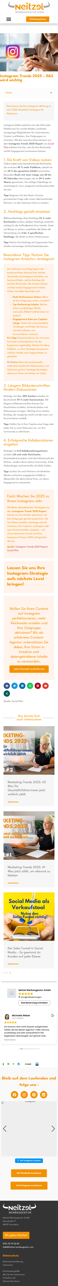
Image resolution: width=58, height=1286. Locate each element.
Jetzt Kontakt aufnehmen (29, 669)
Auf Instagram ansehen (30, 1161)
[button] (51, 93)
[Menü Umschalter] (8, 19)
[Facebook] (14, 1094)
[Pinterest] (34, 1094)
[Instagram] (24, 1094)
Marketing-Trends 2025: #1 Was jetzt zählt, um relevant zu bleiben (29, 871)
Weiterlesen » (13, 802)
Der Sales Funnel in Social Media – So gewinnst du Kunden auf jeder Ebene (25, 952)
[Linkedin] (43, 1094)
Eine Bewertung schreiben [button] (34, 1002)
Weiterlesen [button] (10, 1040)
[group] (29, 1128)
